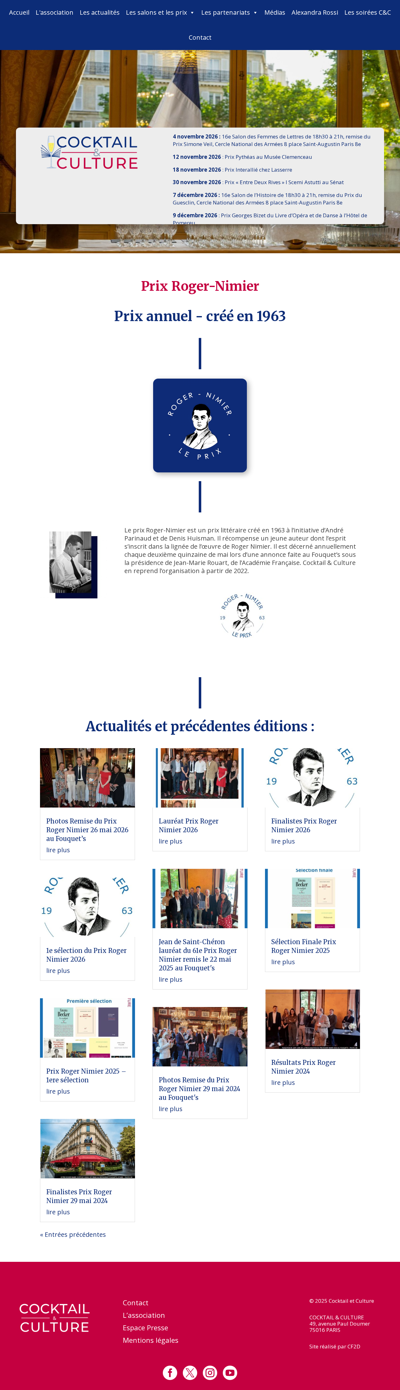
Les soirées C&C (367, 12)
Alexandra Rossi (315, 12)
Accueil (19, 12)
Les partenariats (225, 12)
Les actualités (100, 12)
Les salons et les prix (156, 12)
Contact (200, 37)
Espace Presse (145, 1328)
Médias (274, 12)
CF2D (354, 1346)
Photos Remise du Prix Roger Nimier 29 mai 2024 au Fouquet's (199, 1088)
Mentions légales (150, 1341)
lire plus (58, 850)
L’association (144, 1316)
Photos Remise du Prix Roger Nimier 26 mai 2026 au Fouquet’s (87, 830)
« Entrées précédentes (73, 1234)
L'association (54, 12)
